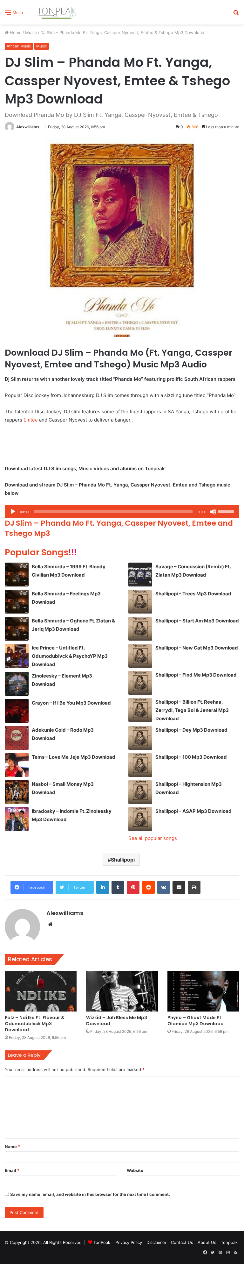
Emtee (31, 420)
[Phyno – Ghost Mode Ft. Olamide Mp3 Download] (203, 991)
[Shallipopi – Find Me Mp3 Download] (140, 683)
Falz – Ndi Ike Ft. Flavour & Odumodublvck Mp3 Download (34, 1023)
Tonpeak (229, 1242)
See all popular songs (152, 838)
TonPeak (101, 1242)
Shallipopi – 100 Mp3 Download (191, 757)
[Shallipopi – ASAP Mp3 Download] (140, 819)
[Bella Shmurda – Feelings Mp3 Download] (17, 602)
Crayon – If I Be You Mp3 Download (71, 703)
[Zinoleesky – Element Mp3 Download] (17, 684)
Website (135, 1170)
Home (15, 32)
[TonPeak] (58, 12)
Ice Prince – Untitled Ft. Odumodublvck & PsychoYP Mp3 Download (70, 656)
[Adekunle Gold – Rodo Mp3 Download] (17, 738)
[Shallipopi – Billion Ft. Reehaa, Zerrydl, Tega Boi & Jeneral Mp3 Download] (140, 710)
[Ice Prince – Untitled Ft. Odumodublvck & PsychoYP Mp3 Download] (17, 656)
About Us (207, 1242)
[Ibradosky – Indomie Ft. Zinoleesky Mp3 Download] (17, 819)
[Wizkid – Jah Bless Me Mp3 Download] (122, 991)
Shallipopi (123, 859)
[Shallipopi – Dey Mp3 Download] (140, 738)
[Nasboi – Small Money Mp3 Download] (17, 792)
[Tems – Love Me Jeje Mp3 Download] (17, 765)
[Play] (13, 511)
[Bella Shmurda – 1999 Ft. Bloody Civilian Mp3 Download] (17, 574)
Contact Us (182, 1242)
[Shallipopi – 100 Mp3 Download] (140, 765)
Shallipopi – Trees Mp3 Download (193, 594)
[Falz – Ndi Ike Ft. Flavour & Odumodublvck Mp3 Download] (41, 991)
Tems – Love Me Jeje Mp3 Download (73, 757)
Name (12, 1146)
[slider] (227, 511)
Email (12, 1170)
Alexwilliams (27, 126)
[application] (122, 511)
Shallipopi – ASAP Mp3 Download (193, 811)
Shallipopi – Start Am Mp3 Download (197, 621)
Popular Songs (41, 552)
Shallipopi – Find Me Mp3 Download (196, 675)
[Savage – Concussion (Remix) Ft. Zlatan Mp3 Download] (140, 574)
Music (31, 32)
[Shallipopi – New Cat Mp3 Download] (140, 656)
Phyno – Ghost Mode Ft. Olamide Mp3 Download (195, 1020)
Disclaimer (156, 1242)
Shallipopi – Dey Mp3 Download (191, 730)
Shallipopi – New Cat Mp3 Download (196, 648)
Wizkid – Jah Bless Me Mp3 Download (116, 1020)
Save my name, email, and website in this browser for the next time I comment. (90, 1194)
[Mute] (213, 511)
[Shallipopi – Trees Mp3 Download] (140, 602)
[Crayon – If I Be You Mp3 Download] (17, 711)
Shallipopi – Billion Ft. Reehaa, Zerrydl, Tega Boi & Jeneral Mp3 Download (192, 710)
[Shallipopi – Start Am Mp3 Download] (140, 629)
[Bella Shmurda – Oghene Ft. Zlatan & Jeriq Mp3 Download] (17, 629)
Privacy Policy (128, 1242)
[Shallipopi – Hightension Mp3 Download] (140, 792)
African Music (19, 46)
